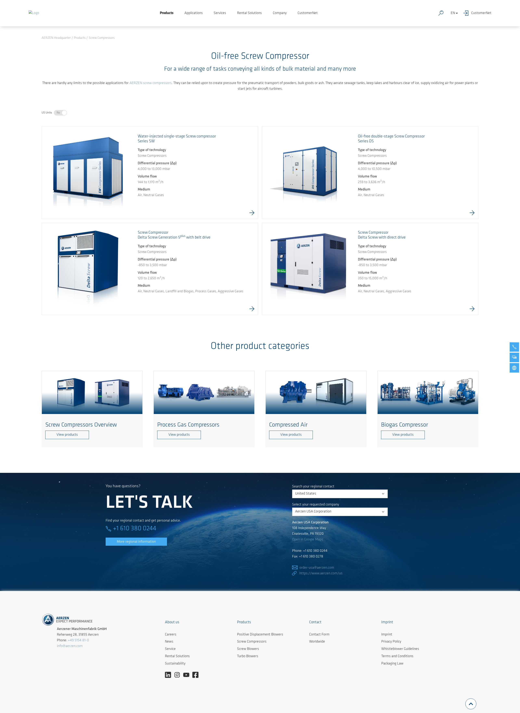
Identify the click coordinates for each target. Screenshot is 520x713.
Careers (170, 634)
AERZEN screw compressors (150, 83)
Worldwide (317, 642)
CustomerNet (308, 13)
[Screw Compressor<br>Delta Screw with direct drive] (308, 269)
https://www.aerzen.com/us (320, 573)
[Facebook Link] (197, 675)
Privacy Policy (391, 642)
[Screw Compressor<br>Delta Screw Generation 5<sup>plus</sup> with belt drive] (88, 269)
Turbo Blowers (247, 656)
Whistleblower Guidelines (400, 649)
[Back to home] (34, 13)
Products (166, 13)
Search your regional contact (313, 486)
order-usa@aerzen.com (316, 568)
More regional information (136, 542)
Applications (193, 13)
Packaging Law (392, 663)
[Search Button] (441, 13)
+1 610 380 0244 (134, 528)
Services (220, 13)
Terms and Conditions (397, 656)
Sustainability (175, 663)
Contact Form (319, 634)
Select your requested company (315, 505)
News (169, 642)
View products (67, 435)
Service (170, 649)
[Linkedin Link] (169, 675)
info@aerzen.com (70, 646)
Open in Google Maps (307, 539)
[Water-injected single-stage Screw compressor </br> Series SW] (88, 171)
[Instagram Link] (178, 675)
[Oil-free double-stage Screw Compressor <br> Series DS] (308, 173)
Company (280, 13)
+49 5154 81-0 (78, 640)
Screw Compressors (251, 642)
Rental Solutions (249, 13)
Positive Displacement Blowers (260, 634)
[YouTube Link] (187, 675)
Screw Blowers (248, 649)
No (58, 112)
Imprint (386, 634)
